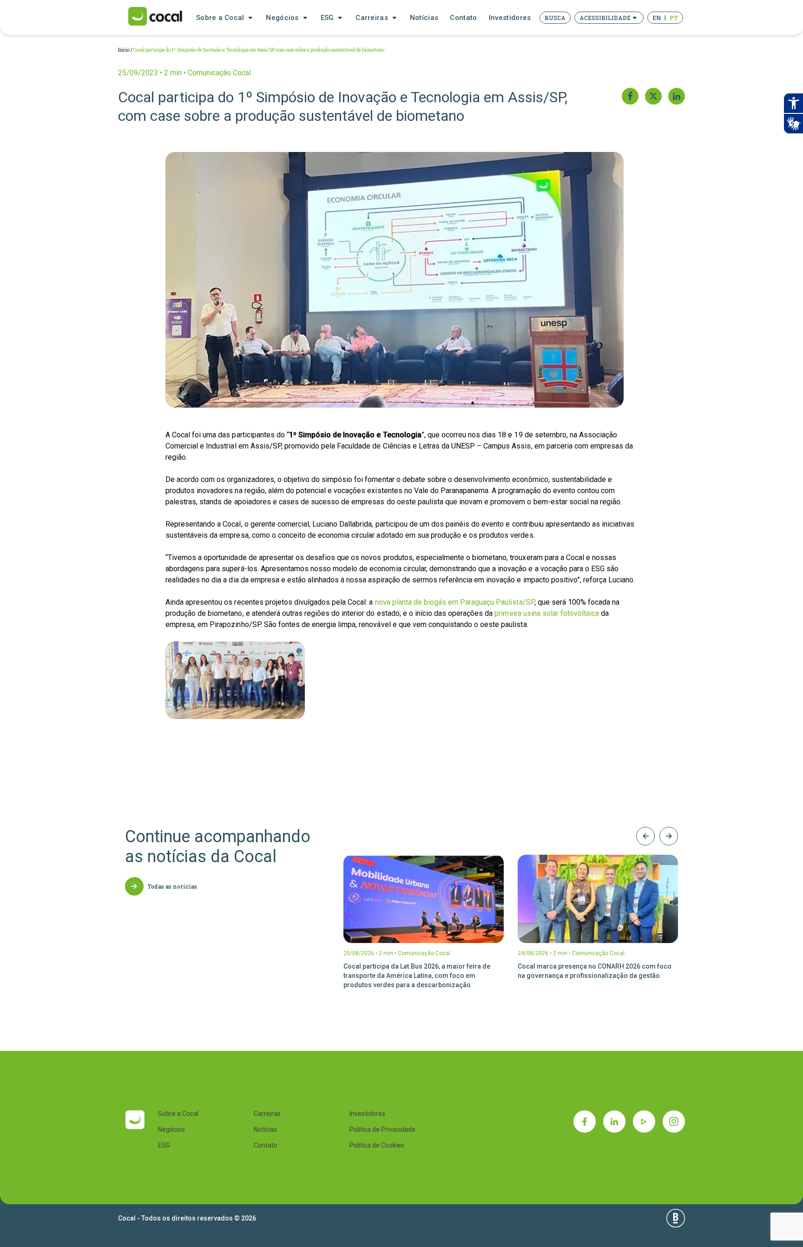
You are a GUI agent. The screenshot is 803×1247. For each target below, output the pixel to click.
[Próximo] (668, 836)
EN (656, 17)
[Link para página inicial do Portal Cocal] (155, 17)
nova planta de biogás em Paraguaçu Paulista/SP (454, 602)
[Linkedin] (614, 1121)
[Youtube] (644, 1121)
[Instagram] (674, 1121)
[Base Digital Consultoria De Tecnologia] (675, 1218)
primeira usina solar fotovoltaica (546, 613)
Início (124, 50)
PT (674, 17)
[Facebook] (584, 1121)
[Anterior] (645, 836)
